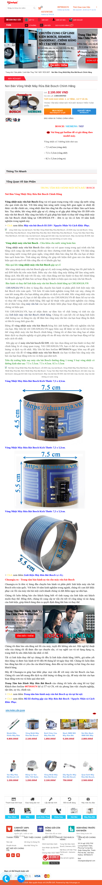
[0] (39, 9)
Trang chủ (9, 72)
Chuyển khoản (11, 845)
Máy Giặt (12, 817)
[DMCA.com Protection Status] (51, 863)
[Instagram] (18, 855)
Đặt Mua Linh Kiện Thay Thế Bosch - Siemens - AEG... (68, 852)
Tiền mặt (9, 842)
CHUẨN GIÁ (50, 883)
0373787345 (47, 13)
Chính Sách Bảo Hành (49, 844)
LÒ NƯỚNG (32, 25)
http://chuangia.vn (73, 883)
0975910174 (63, 8)
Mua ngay (57, 112)
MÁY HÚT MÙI (60, 20)
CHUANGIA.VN (14, 287)
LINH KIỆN (47, 25)
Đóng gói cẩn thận (52, 829)
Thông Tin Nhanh (16, 171)
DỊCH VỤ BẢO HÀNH (62, 25)
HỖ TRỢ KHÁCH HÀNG (67, 838)
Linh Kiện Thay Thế (30, 72)
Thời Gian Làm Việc (84, 8)
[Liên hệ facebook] (21, 878)
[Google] (13, 855)
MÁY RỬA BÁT (78, 20)
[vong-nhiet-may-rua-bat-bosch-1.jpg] (16, 121)
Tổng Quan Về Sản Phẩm (21, 181)
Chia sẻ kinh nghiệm (67, 858)
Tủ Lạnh (74, 817)
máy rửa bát (32, 303)
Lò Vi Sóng (43, 817)
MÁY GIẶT (45, 20)
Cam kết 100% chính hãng (21, 829)
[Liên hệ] (6, 878)
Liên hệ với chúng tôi (87, 838)
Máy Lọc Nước (58, 817)
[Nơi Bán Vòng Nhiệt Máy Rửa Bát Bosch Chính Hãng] (9, 121)
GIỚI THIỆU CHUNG (32, 837)
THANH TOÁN (12, 837)
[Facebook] (8, 855)
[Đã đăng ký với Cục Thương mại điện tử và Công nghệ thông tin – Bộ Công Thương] (51, 857)
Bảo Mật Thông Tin (31, 845)
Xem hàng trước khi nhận (85, 829)
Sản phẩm (18, 72)
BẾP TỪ (31, 20)
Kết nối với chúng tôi (15, 849)
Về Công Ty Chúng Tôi (32, 842)
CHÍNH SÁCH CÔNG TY (51, 838)
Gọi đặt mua (84, 112)
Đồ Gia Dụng (89, 817)
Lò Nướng (27, 817)
